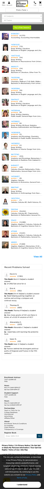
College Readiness (10, 412)
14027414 (15, 198)
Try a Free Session (22, 27)
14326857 (15, 176)
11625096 (15, 78)
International (8, 414)
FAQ (5, 381)
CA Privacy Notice (22, 445)
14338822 (15, 121)
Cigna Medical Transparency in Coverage (13, 428)
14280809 (15, 133)
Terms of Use (22, 478)
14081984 (15, 89)
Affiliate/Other (9, 418)
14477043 (15, 56)
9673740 (15, 154)
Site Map (24, 450)
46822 (14, 242)
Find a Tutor (21, 10)
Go (39, 436)
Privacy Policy (31, 475)
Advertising (8, 416)
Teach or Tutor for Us (12, 410)
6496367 (15, 34)
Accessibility (8, 425)
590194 (14, 209)
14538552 (15, 143)
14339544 (15, 111)
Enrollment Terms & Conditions (15, 423)
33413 (13, 220)
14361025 (15, 45)
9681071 (14, 67)
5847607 (15, 100)
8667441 (15, 187)
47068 (14, 231)
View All (38, 257)
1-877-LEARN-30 (10, 379)
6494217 (15, 165)
